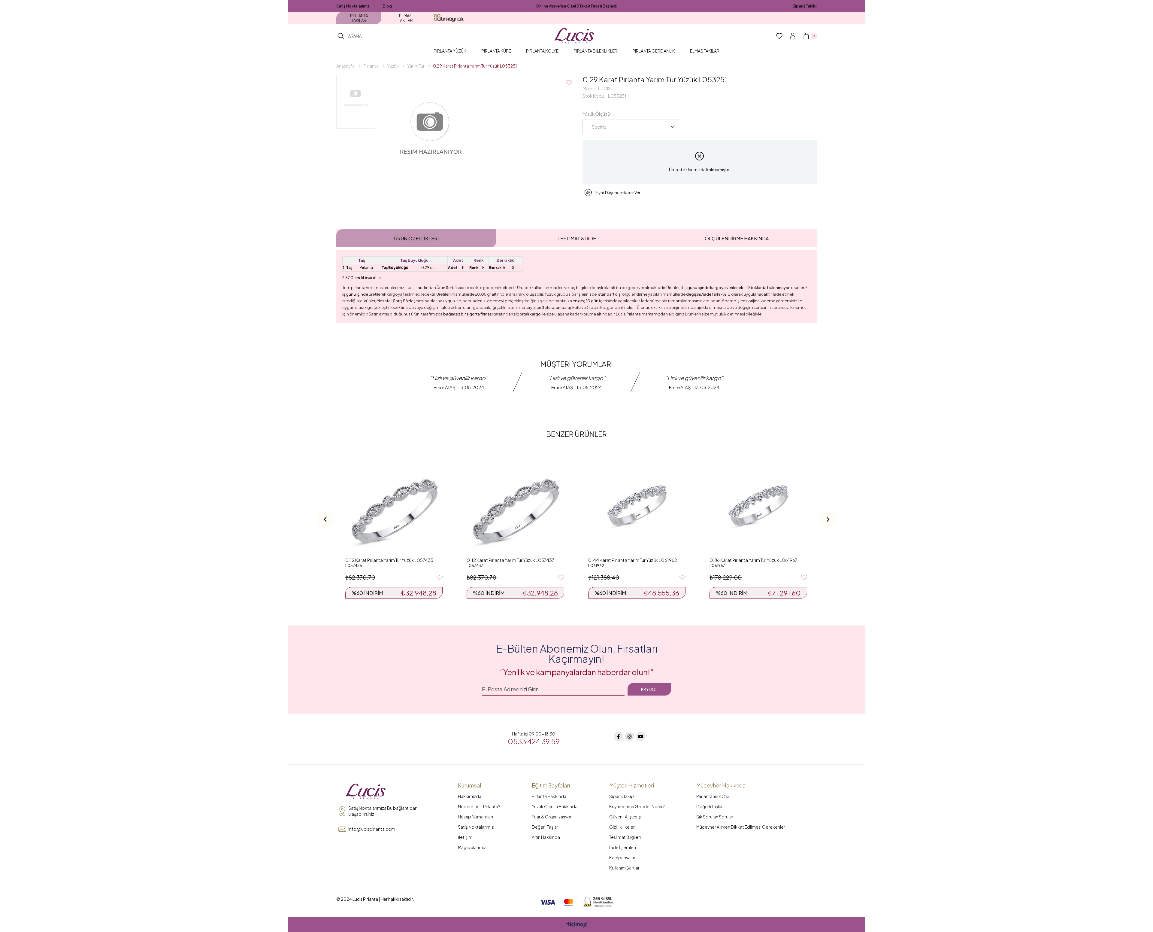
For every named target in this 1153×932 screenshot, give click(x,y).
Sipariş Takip (621, 796)
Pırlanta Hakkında (549, 796)
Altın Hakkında (546, 837)
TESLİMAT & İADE (576, 238)
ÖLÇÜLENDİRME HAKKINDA (737, 238)
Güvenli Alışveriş (625, 816)
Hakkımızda (469, 796)
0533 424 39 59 (534, 741)
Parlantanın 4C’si (712, 796)
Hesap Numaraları (475, 816)
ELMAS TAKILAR (405, 18)
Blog (387, 6)
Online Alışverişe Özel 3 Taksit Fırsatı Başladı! (577, 6)
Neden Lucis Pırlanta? (479, 806)
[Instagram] (629, 736)
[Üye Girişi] (792, 36)
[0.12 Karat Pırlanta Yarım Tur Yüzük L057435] (394, 505)
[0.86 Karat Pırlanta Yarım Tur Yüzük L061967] (758, 505)
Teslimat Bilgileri (625, 837)
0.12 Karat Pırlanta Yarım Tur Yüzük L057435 (389, 560)
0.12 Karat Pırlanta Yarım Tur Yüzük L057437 (510, 560)
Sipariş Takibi (805, 6)
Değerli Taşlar (545, 827)
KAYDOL (649, 689)
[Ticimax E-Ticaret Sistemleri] (576, 925)
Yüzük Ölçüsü (596, 114)
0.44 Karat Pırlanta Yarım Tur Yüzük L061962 (632, 560)
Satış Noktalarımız (352, 6)
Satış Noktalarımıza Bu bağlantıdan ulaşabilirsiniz (382, 811)
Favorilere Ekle (440, 577)
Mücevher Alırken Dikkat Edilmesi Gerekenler (740, 827)
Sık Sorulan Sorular (714, 816)
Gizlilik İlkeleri (622, 827)
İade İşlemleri (622, 847)
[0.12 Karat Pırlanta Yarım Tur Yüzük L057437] (515, 505)
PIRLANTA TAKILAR (359, 18)
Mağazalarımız (472, 847)
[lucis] (365, 792)
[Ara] (340, 36)
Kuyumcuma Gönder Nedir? (637, 806)
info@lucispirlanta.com (371, 829)
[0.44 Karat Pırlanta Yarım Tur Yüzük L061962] (636, 505)
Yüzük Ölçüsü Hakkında (554, 806)
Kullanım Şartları (624, 867)
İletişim (465, 837)
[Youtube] (641, 736)
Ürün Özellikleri (416, 238)
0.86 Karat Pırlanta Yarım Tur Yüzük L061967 (753, 560)
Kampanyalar (622, 857)
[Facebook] (618, 736)
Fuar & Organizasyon (552, 816)
